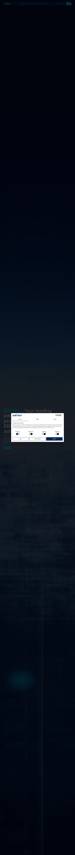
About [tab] (55, 419)
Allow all (54, 438)
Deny (21, 438)
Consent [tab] (20, 419)
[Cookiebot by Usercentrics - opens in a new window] (57, 415)
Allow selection (37, 438)
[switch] (31, 434)
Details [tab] (37, 419)
